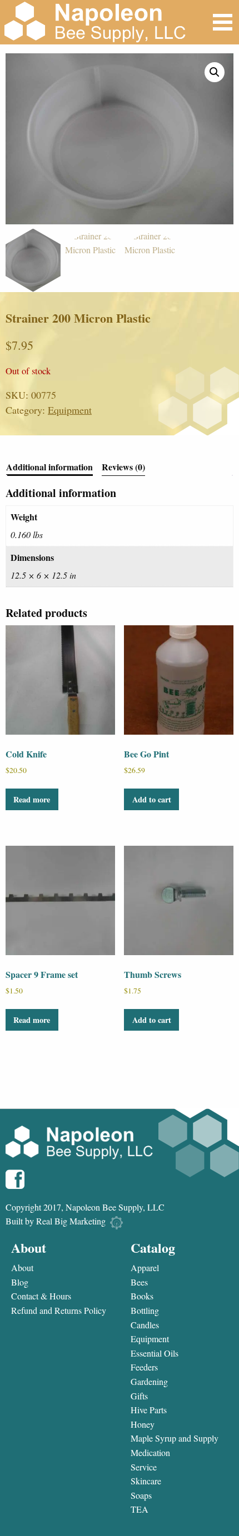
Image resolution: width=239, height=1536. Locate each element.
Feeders (144, 1367)
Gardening (149, 1381)
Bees (139, 1282)
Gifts (139, 1396)
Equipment (70, 409)
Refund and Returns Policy (58, 1310)
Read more (31, 799)
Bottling (145, 1310)
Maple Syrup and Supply (174, 1438)
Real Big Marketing (71, 1221)
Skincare (146, 1481)
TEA (139, 1509)
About (22, 1267)
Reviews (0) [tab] (123, 468)
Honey (143, 1424)
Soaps (141, 1495)
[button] (215, 72)
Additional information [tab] (49, 468)
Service (144, 1467)
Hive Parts (149, 1410)
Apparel (145, 1267)
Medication (150, 1452)
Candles (145, 1325)
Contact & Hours (41, 1296)
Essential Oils (154, 1353)
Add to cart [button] (151, 799)
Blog (19, 1282)
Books (142, 1296)
